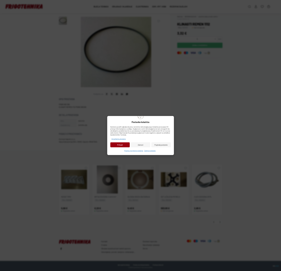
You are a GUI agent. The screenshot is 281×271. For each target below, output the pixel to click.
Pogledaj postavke (161, 145)
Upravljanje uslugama (118, 139)
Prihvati (120, 145)
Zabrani (140, 145)
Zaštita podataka (150, 151)
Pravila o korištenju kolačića (133, 151)
